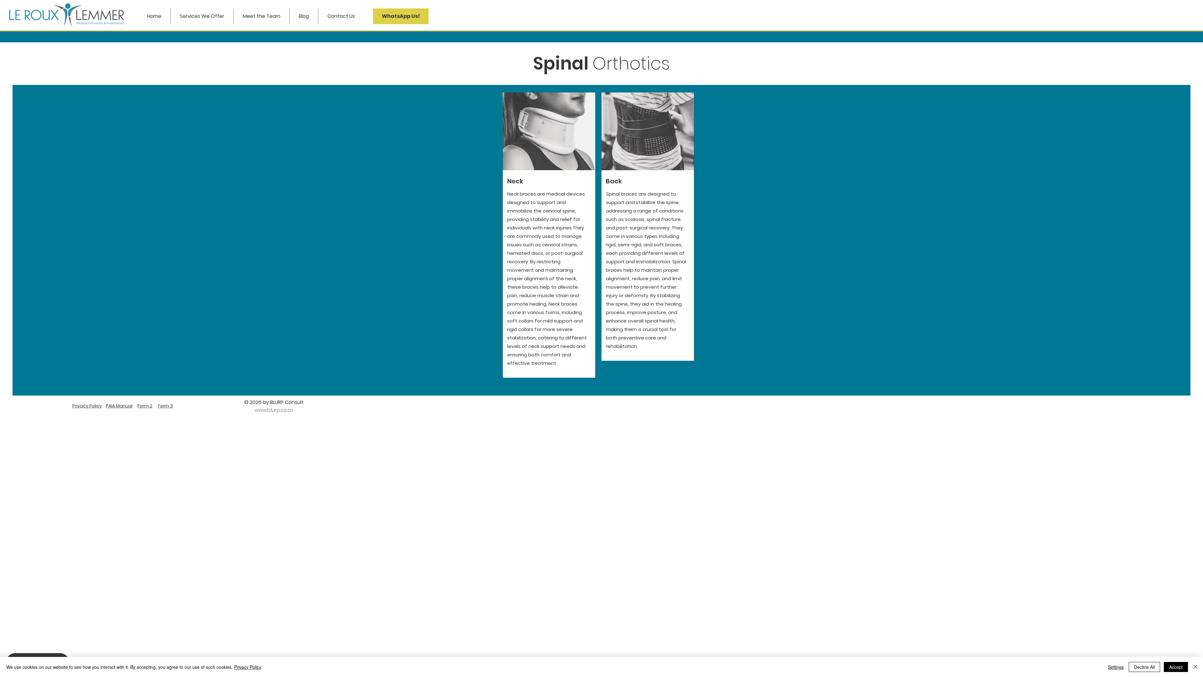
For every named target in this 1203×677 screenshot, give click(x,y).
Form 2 (145, 406)
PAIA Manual (119, 406)
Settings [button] (1116, 667)
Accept (1176, 667)
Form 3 (165, 406)
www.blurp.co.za (274, 410)
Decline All (1144, 667)
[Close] (1195, 667)
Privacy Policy (87, 406)
